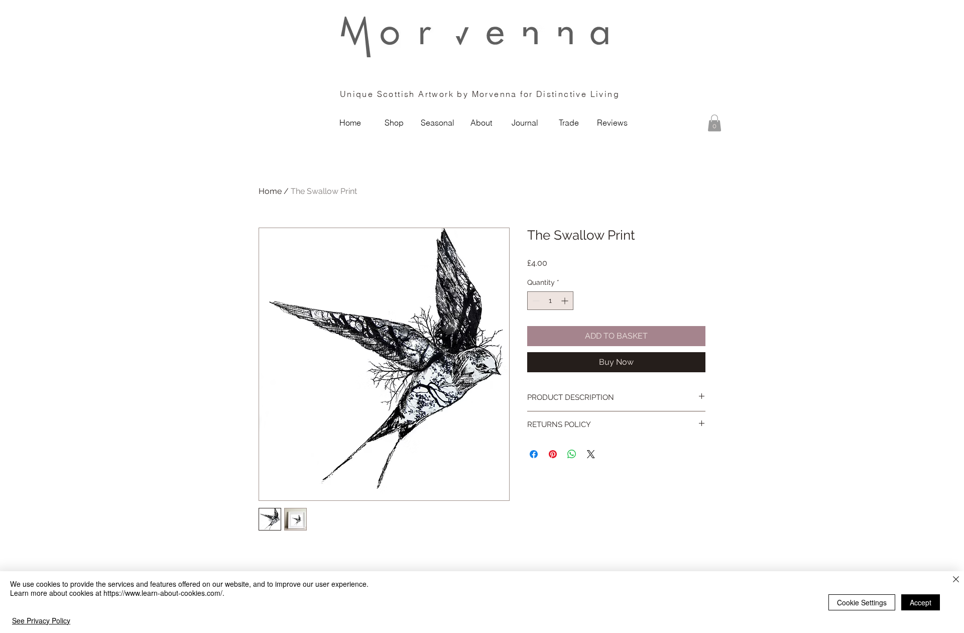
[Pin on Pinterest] (553, 454)
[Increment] (565, 300)
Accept (920, 602)
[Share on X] (591, 454)
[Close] (956, 580)
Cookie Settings (862, 602)
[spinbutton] (550, 300)
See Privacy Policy (41, 620)
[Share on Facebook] (534, 454)
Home (270, 191)
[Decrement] (535, 300)
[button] (714, 123)
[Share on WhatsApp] (572, 454)
